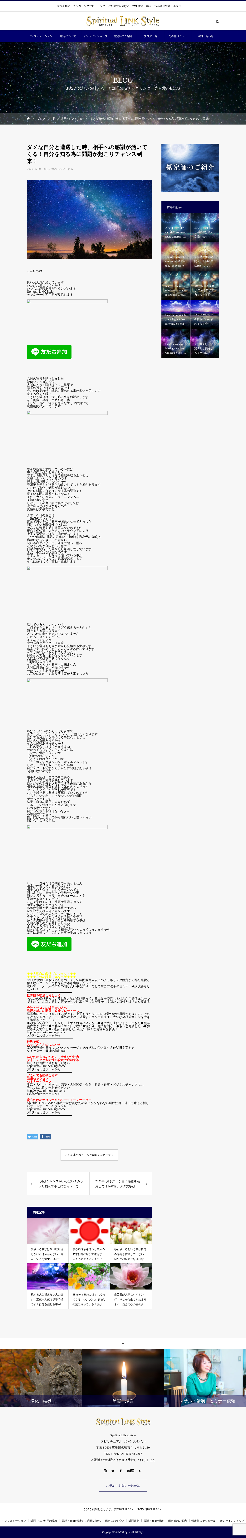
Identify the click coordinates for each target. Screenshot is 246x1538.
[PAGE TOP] (123, 1343)
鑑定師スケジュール (203, 1520)
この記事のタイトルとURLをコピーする (89, 1154)
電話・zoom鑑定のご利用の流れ (81, 1520)
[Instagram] (105, 1471)
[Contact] (141, 1471)
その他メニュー (178, 36)
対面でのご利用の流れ (43, 1520)
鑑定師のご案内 (177, 1520)
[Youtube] (130, 1471)
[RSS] (217, 21)
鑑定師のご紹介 (123, 36)
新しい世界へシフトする (58, 168)
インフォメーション (40, 36)
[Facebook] (121, 1471)
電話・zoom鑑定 (154, 1520)
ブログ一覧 (150, 36)
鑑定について (68, 36)
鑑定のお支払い (114, 1520)
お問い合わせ (205, 36)
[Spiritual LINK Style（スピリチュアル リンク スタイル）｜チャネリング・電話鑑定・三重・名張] (123, 21)
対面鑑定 (133, 1520)
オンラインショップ (95, 36)
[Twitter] (113, 1471)
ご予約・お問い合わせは (123, 1485)
